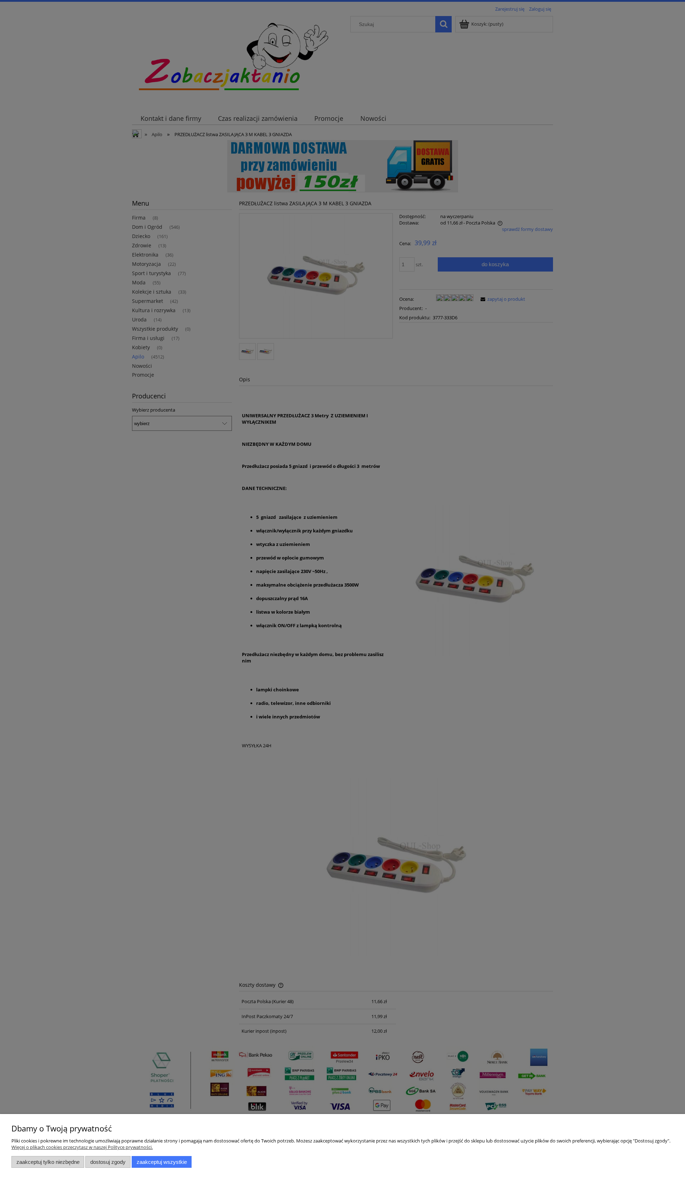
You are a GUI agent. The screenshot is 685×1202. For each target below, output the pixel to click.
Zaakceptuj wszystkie (162, 1162)
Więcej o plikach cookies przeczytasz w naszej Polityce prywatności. (82, 1147)
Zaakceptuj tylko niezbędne (48, 1162)
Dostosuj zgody (108, 1162)
